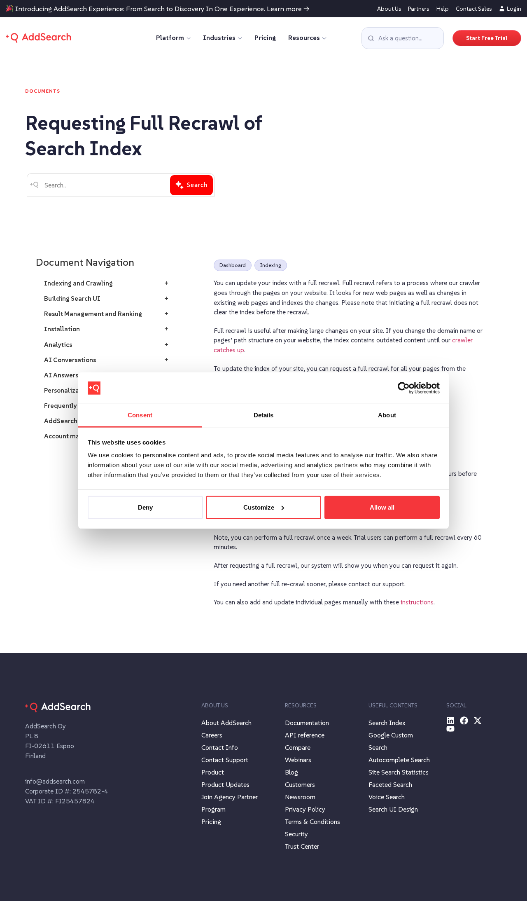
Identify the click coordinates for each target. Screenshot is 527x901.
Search (197, 185)
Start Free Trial (487, 38)
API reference (304, 735)
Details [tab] (264, 415)
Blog (291, 772)
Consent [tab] (140, 415)
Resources (304, 38)
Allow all (382, 507)
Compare (297, 747)
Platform (170, 38)
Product (212, 772)
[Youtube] (450, 729)
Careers (211, 735)
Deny (145, 507)
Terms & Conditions (312, 821)
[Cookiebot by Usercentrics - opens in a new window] (404, 388)
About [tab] (387, 415)
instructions (417, 602)
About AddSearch (226, 722)
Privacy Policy (305, 809)
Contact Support (224, 760)
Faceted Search (390, 784)
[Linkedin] (450, 720)
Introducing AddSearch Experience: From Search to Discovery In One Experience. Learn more (158, 9)
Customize (258, 507)
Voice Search (386, 797)
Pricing (265, 38)
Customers (300, 784)
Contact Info (219, 747)
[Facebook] (464, 720)
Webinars (298, 760)
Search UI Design (393, 809)
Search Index (387, 722)
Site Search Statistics (398, 772)
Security (296, 834)
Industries (219, 38)
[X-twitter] (477, 720)
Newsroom (300, 797)
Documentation (307, 722)
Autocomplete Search (399, 760)
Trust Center (302, 846)
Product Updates (225, 784)
